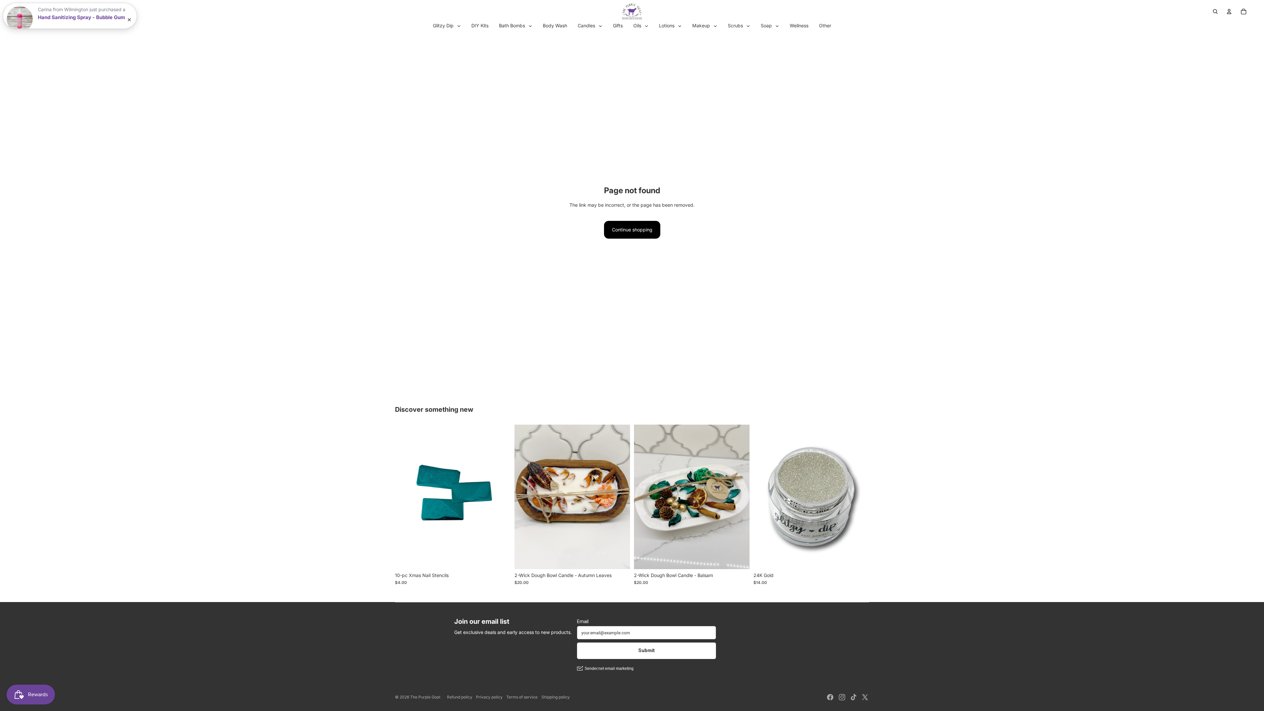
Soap (767, 25)
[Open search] (1215, 11)
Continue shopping (632, 229)
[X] (865, 697)
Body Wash (555, 25)
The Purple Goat (425, 697)
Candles (587, 25)
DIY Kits (479, 25)
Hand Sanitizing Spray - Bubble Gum (81, 17)
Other (825, 25)
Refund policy (459, 697)
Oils (638, 25)
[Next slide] (501, 496)
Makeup (701, 25)
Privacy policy (489, 697)
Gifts (618, 25)
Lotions (667, 25)
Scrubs (736, 25)
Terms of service (522, 697)
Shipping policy (555, 697)
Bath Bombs (512, 25)
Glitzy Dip (444, 25)
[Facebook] (830, 697)
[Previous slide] (405, 496)
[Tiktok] (853, 697)
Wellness (799, 25)
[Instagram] (842, 697)
